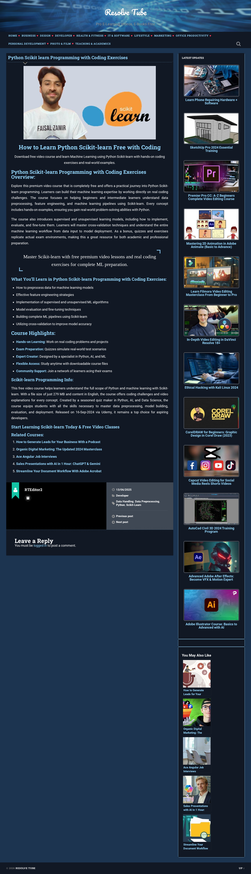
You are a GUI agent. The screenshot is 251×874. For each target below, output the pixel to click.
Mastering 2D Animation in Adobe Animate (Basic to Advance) (211, 245)
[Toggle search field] (238, 44)
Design (45, 35)
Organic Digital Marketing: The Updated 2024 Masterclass (59, 449)
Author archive (28, 498)
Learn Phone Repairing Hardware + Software (211, 101)
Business (29, 35)
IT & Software (119, 35)
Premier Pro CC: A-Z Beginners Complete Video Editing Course (211, 197)
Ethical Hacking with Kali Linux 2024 (211, 387)
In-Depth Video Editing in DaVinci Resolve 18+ (211, 341)
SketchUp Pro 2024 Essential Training (211, 149)
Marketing (162, 35)
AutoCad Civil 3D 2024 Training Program (211, 529)
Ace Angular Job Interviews (36, 456)
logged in (40, 545)
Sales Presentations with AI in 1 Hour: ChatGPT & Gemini (58, 464)
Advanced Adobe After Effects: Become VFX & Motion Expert (211, 577)
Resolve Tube (126, 12)
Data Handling (125, 501)
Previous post (124, 516)
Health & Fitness (89, 35)
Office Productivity (192, 35)
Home (12, 35)
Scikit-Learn (133, 505)
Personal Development (27, 43)
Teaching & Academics (93, 43)
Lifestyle (142, 35)
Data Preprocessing (147, 501)
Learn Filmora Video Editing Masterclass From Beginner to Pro (211, 293)
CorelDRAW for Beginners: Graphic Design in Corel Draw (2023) (211, 433)
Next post (122, 522)
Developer (63, 35)
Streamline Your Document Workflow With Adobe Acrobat (58, 471)
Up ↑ (242, 868)
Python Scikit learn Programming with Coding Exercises (68, 57)
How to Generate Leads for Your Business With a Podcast (58, 442)
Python (120, 505)
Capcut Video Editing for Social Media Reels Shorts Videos (211, 481)
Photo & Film (60, 43)
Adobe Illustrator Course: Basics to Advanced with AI (211, 625)
